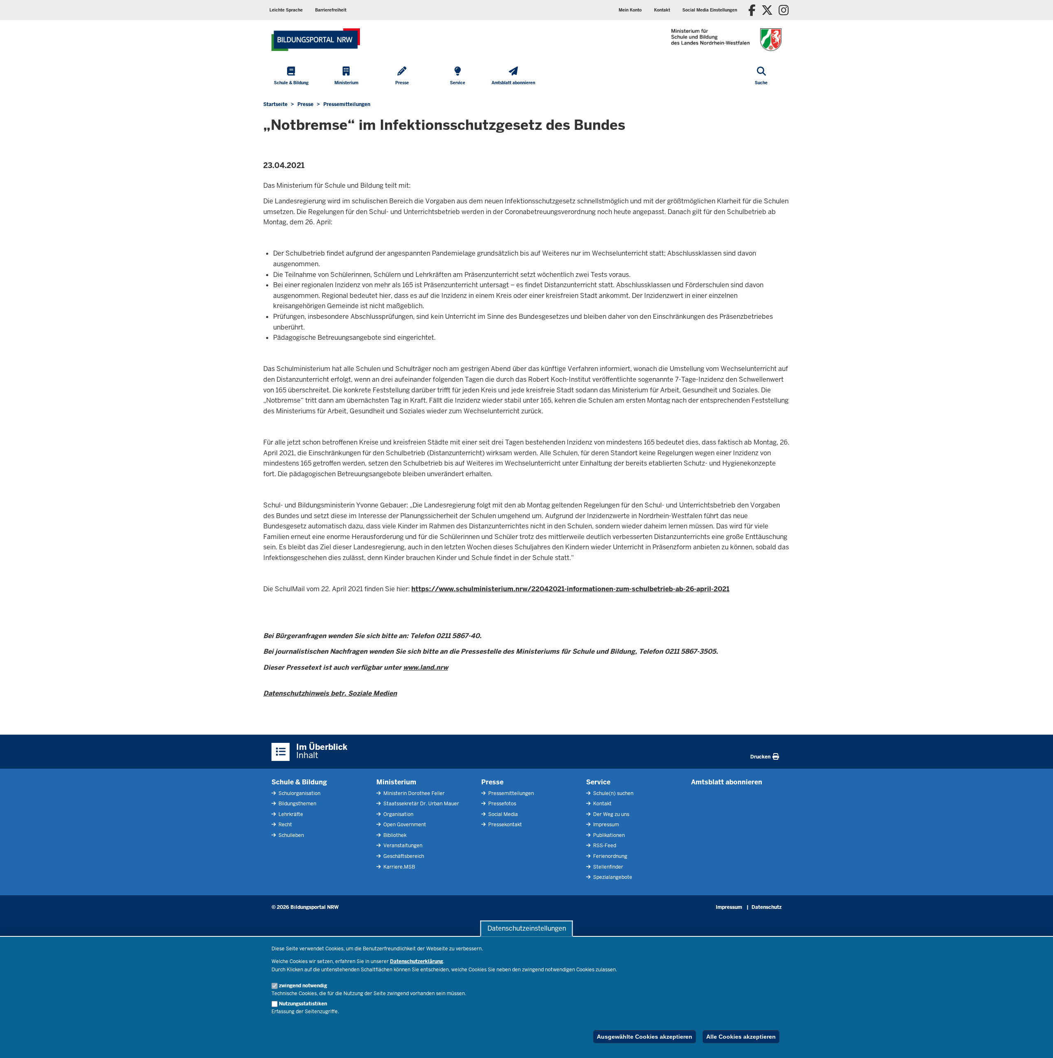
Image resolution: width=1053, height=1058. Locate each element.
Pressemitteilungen (510, 793)
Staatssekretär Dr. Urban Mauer (420, 803)
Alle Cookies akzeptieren (741, 1036)
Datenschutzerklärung (416, 961)
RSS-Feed (604, 845)
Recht (284, 824)
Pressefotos (501, 803)
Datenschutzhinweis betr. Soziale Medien (330, 693)
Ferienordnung (609, 856)
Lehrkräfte (290, 814)
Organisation (397, 814)
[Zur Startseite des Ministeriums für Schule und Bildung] (315, 39)
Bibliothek (394, 835)
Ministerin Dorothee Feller (413, 793)
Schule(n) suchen (612, 793)
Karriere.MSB (398, 867)
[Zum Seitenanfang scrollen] (1036, 1043)
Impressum (605, 824)
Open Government (404, 824)
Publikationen (608, 835)
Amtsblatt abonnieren (726, 782)
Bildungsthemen (296, 803)
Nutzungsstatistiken (303, 1003)
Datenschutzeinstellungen (526, 928)
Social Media (502, 814)
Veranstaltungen (402, 845)
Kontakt (602, 803)
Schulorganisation (298, 793)
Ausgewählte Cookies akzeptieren (644, 1036)
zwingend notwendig (303, 985)
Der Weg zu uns (610, 814)
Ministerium (396, 782)
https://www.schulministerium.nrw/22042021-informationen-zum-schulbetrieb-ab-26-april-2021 (570, 589)
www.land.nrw (425, 667)
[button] (709, 10)
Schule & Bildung (299, 782)
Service (598, 782)
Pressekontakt (504, 824)
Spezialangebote (612, 877)
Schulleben (290, 835)
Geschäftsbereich (403, 856)
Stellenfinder (607, 867)
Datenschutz (766, 907)
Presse (492, 782)
